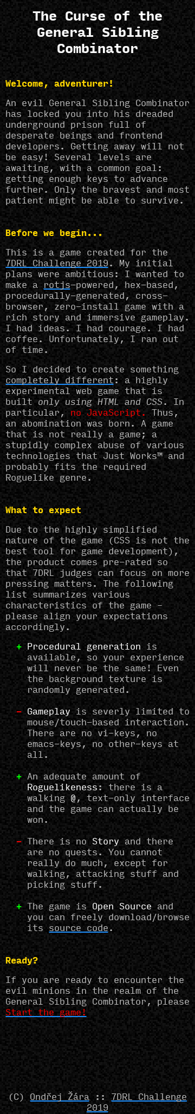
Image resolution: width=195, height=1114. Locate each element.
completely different (59, 381)
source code (78, 929)
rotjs (56, 285)
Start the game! (46, 1013)
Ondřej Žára (59, 1097)
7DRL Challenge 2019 (56, 264)
